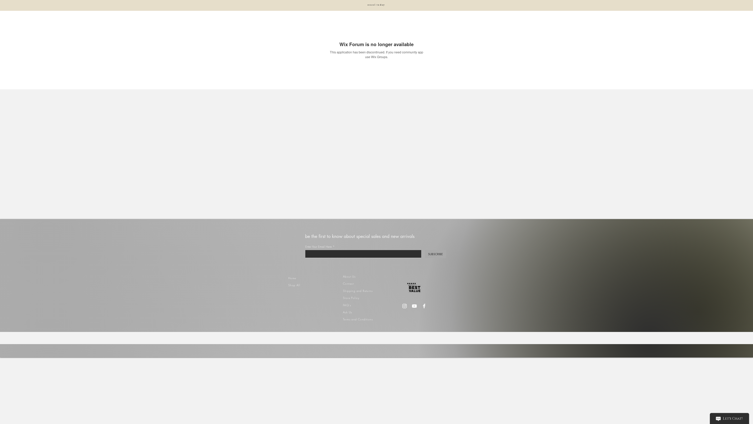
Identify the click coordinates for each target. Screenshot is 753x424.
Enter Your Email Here (318, 246)
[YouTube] (414, 306)
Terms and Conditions (358, 319)
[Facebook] (424, 306)
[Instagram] (404, 306)
